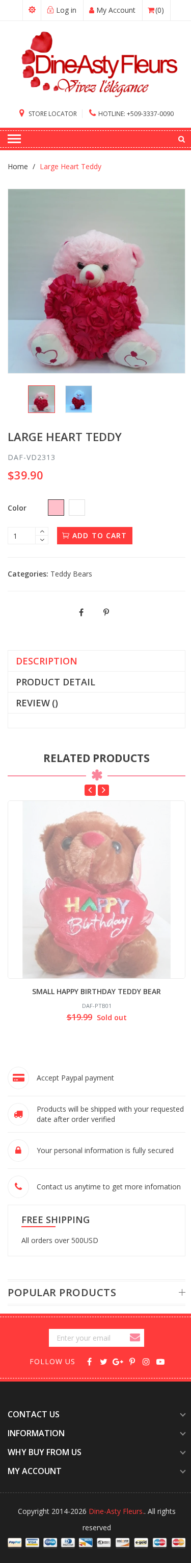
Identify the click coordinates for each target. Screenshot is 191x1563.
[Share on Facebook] (82, 613)
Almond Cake (73, 1556)
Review (37, 703)
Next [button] (103, 790)
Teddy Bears (71, 574)
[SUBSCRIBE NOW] (136, 1338)
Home (18, 166)
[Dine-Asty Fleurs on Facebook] (89, 1361)
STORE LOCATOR (52, 113)
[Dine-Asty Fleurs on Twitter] (104, 1361)
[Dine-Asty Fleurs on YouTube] (161, 1361)
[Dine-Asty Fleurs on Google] (118, 1361)
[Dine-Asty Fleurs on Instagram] (146, 1361)
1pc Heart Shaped (82, 1485)
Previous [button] (90, 790)
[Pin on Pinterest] (107, 613)
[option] (41, 399)
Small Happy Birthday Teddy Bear (96, 991)
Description (46, 661)
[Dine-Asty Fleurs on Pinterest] (132, 1361)
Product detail (55, 682)
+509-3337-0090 (136, 113)
